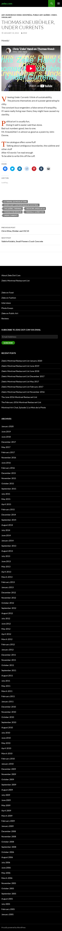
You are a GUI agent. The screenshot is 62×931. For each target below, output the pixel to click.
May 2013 (5, 566)
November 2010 (8, 712)
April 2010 (6, 748)
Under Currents (11, 215)
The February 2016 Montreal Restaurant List (21, 402)
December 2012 (8, 592)
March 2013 (6, 577)
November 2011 (8, 660)
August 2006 (7, 857)
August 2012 (7, 613)
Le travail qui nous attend (15, 201)
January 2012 (7, 649)
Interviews (6, 303)
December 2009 (8, 769)
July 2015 (5, 494)
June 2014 (6, 535)
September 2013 (8, 546)
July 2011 (5, 681)
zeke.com (6, 3)
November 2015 (8, 478)
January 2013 (7, 587)
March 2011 (6, 691)
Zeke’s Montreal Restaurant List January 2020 (21, 361)
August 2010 (7, 727)
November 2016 (8, 457)
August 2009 (7, 790)
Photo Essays (7, 308)
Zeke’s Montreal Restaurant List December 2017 (22, 376)
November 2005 (8, 883)
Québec (46, 15)
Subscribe (8, 343)
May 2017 (5, 447)
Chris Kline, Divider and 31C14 (15, 229)
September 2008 (8, 847)
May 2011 (5, 686)
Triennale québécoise (35, 212)
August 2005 (7, 899)
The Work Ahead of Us (35, 208)
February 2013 (8, 582)
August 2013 (7, 551)
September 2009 (8, 784)
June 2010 (6, 738)
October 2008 (7, 841)
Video (54, 15)
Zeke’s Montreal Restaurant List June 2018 (20, 371)
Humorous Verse (13, 15)
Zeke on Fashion (8, 297)
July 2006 (5, 862)
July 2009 (5, 795)
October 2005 (7, 888)
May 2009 (5, 805)
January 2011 (7, 701)
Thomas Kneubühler (12, 212)
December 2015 (8, 473)
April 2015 (6, 504)
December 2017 (8, 442)
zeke (25, 33)
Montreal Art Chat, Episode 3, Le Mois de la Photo (23, 407)
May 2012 (5, 629)
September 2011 (8, 670)
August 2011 (7, 675)
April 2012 (6, 634)
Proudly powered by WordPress (13, 927)
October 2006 (7, 852)
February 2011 (8, 696)
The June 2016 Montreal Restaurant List (19, 397)
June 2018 (6, 437)
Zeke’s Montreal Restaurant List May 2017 (20, 381)
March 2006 (6, 878)
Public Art (38, 15)
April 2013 (6, 571)
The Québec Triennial (13, 208)
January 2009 (7, 826)
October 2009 (7, 779)
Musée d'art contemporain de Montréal (21, 205)
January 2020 (7, 426)
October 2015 (7, 483)
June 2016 (6, 462)
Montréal (27, 15)
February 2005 (8, 909)
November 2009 (8, 774)
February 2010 (8, 758)
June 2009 (6, 800)
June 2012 (6, 623)
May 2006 (5, 873)
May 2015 (5, 499)
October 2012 (7, 603)
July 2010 (5, 732)
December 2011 (8, 655)
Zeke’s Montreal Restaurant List (15, 280)
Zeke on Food (7, 292)
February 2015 (8, 509)
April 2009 (6, 810)
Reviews (5, 318)
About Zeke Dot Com (10, 275)
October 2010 (7, 717)
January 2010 (7, 764)
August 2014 (7, 525)
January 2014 (7, 540)
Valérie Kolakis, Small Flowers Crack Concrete (22, 240)
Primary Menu (58, 3)
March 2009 (6, 815)
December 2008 (8, 831)
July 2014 (5, 530)
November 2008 (8, 836)
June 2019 (6, 431)
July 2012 (5, 618)
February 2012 (8, 644)
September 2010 (8, 722)
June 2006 (6, 867)
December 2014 (8, 514)
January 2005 (7, 914)
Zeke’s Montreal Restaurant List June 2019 (20, 366)
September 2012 (8, 608)
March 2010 (6, 753)
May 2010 (5, 743)
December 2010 (8, 706)
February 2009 (8, 821)
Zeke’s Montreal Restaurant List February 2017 (22, 386)
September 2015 (8, 488)
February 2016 (8, 468)
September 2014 (8, 520)
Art (3, 15)
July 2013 (5, 556)
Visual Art (6, 17)
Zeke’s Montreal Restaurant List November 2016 (23, 392)
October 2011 (7, 665)
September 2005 (8, 893)
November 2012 (8, 597)
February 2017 (8, 452)
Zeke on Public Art (9, 313)
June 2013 (6, 561)
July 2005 (5, 904)
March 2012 (6, 639)
